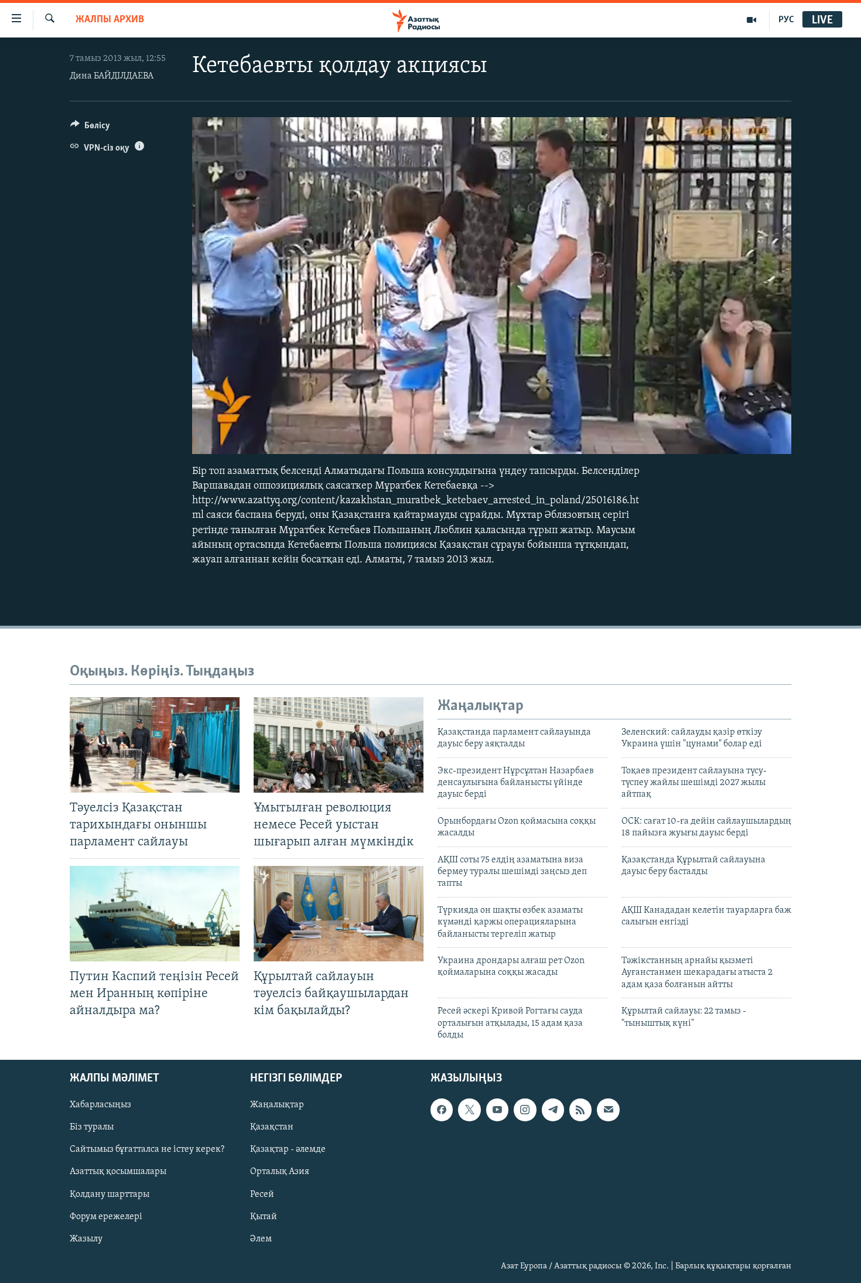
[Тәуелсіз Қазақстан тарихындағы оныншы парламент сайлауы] (155, 745)
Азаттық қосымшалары (118, 1172)
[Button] (90, 128)
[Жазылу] (608, 1110)
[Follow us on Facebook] (441, 1110)
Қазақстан (271, 1127)
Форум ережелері (106, 1216)
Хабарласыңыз (100, 1105)
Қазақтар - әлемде (288, 1150)
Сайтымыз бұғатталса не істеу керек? (147, 1150)
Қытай (263, 1216)
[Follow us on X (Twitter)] (469, 1110)
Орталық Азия (279, 1172)
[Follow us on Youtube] (497, 1110)
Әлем (261, 1239)
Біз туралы (92, 1127)
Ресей (262, 1194)
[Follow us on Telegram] (553, 1110)
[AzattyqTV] (752, 20)
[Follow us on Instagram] (525, 1110)
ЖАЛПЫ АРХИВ (110, 20)
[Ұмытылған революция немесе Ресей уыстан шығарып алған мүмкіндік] (338, 745)
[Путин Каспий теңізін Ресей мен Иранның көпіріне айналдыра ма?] (155, 913)
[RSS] (580, 1110)
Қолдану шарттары (109, 1194)
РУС (786, 20)
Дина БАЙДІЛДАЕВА (111, 76)
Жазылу (86, 1239)
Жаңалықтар (277, 1105)
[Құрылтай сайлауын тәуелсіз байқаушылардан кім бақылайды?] (338, 913)
